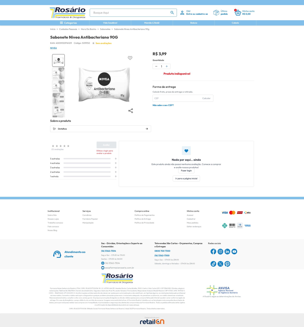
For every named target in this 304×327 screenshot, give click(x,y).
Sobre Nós (52, 215)
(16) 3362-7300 (162, 255)
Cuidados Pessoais (68, 29)
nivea (53, 48)
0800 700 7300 (162, 250)
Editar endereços (194, 226)
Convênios (86, 215)
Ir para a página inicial (186, 178)
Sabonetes (105, 29)
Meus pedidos (192, 222)
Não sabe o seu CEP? (163, 105)
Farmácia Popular (90, 219)
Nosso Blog (52, 230)
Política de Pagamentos (145, 215)
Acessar (190, 215)
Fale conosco (53, 226)
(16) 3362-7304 (108, 250)
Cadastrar (191, 219)
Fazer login (186, 170)
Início (52, 29)
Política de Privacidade (144, 222)
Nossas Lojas (53, 219)
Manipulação (88, 222)
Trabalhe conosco (55, 222)
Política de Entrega (143, 219)
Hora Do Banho (88, 29)
